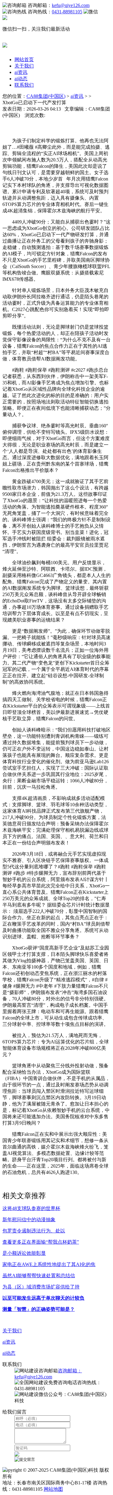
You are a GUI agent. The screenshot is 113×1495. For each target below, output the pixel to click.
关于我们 (24, 65)
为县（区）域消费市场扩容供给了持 (41, 1286)
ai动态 (20, 78)
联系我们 (24, 85)
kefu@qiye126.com (70, 5)
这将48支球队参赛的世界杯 (31, 1208)
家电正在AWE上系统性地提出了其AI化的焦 (49, 1264)
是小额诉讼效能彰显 (24, 1253)
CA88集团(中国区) (46, 96)
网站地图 (53, 1489)
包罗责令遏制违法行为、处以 (33, 1230)
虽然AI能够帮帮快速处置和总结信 (38, 1275)
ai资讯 (20, 72)
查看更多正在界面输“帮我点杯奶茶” (40, 1242)
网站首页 (24, 59)
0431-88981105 (67, 11)
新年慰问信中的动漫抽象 (28, 1219)
